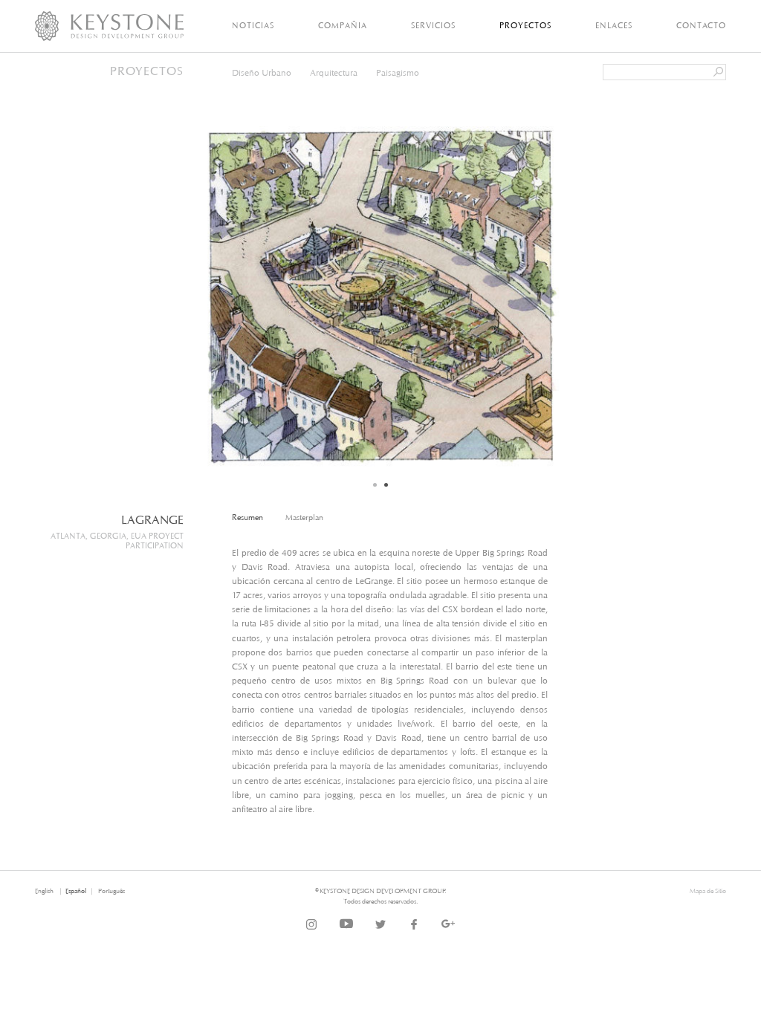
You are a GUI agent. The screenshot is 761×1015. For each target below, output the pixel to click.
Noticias (253, 25)
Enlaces (613, 25)
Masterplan (304, 517)
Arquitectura (333, 72)
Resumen (247, 517)
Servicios (433, 25)
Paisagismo (397, 72)
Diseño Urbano (261, 72)
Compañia (342, 25)
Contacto (701, 25)
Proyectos (525, 25)
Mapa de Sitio (708, 890)
